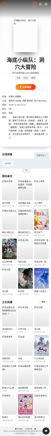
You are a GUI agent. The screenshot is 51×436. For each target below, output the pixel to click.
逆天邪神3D (39, 417)
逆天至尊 (6, 203)
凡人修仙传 (39, 358)
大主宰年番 (7, 261)
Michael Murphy (41, 100)
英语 (11, 113)
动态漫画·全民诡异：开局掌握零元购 (25, 203)
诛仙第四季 (23, 388)
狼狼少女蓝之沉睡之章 (41, 291)
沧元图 (5, 291)
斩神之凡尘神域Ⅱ (9, 388)
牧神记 (5, 417)
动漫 (18, 78)
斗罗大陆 (22, 329)
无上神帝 (38, 203)
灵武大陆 (22, 261)
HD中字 (8, 163)
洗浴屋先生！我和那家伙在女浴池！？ (9, 329)
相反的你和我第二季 (25, 417)
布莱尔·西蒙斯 (15, 96)
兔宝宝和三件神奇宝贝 (41, 388)
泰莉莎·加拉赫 (15, 100)
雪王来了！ (39, 232)
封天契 (21, 291)
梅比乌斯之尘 (8, 232)
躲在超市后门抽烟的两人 (25, 232)
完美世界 (6, 358)
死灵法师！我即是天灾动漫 (41, 261)
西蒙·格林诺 (27, 100)
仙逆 (20, 358)
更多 (43, 302)
